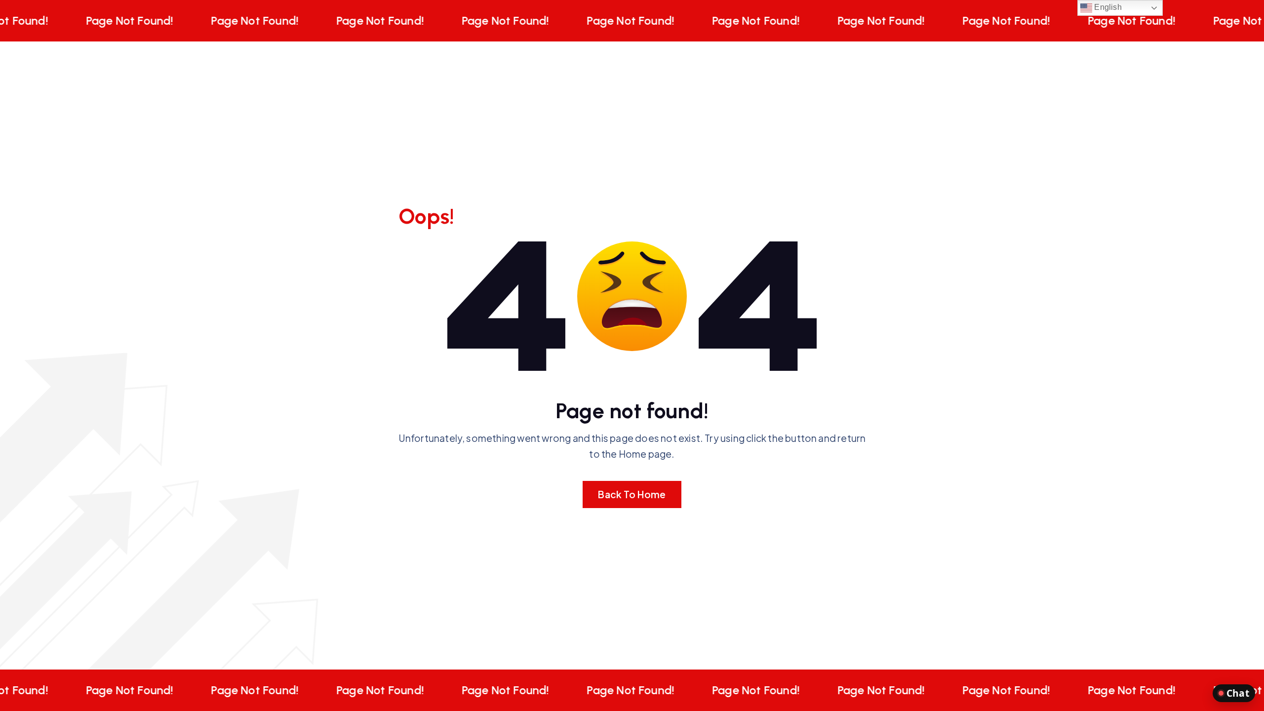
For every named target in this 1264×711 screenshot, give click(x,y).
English (1107, 7)
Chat (1237, 693)
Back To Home (632, 494)
